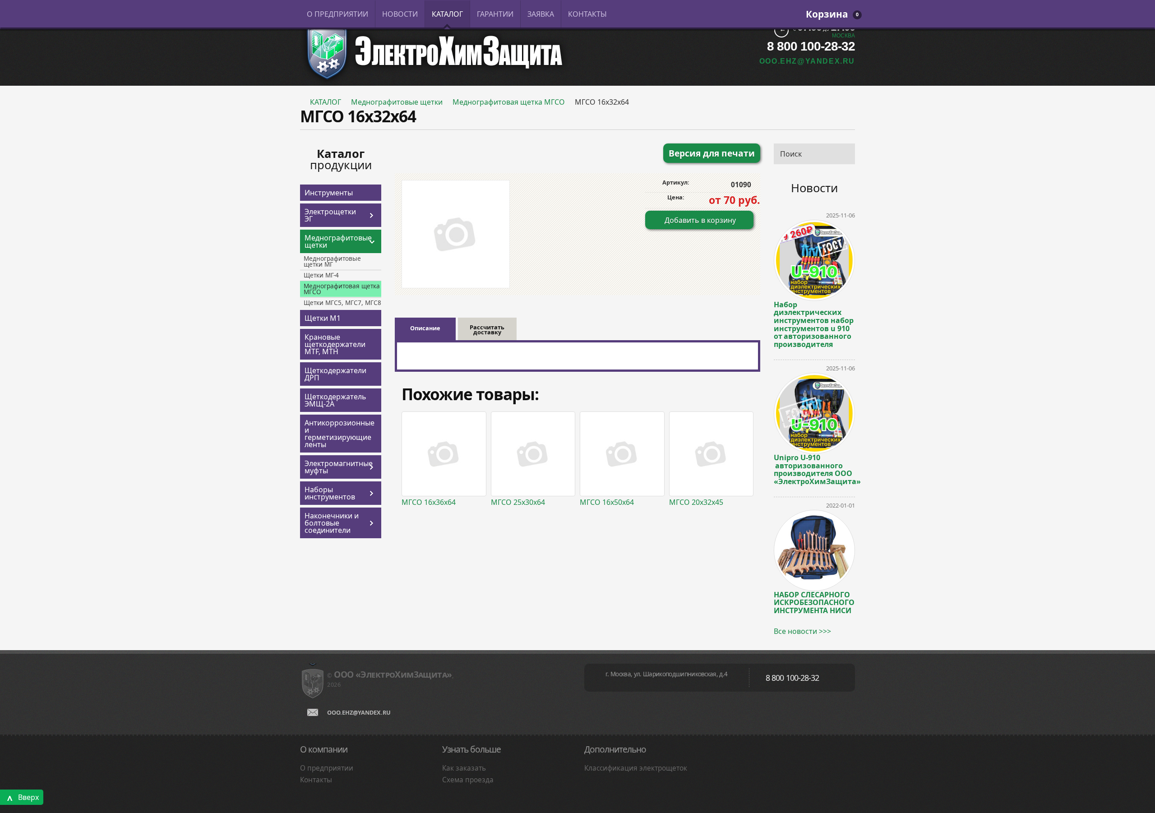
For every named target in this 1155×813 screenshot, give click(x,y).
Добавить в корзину (700, 220)
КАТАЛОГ (447, 14)
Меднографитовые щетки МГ (332, 261)
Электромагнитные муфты (336, 467)
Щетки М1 (323, 318)
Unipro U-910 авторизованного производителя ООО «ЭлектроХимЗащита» (814, 469)
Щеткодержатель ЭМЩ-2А (335, 400)
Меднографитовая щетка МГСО (509, 102)
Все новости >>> (802, 631)
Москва (843, 35)
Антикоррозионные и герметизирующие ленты (339, 433)
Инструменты (329, 193)
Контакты (316, 780)
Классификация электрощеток (635, 768)
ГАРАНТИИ (495, 14)
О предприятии (326, 768)
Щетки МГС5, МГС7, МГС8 (342, 302)
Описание (425, 328)
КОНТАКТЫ (587, 14)
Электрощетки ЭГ (330, 215)
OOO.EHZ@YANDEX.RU (807, 61)
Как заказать (464, 768)
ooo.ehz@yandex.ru (359, 712)
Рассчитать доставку (487, 330)
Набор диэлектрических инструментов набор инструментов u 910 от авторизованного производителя (814, 324)
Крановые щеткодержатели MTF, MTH (335, 344)
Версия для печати (712, 153)
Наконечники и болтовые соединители (332, 523)
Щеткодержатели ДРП (335, 374)
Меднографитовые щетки (397, 102)
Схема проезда (468, 780)
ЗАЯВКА (540, 14)
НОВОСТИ (400, 14)
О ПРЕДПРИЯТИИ (337, 14)
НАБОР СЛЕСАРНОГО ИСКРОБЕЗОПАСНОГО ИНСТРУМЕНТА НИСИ (814, 602)
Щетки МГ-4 (321, 275)
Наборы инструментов (330, 493)
